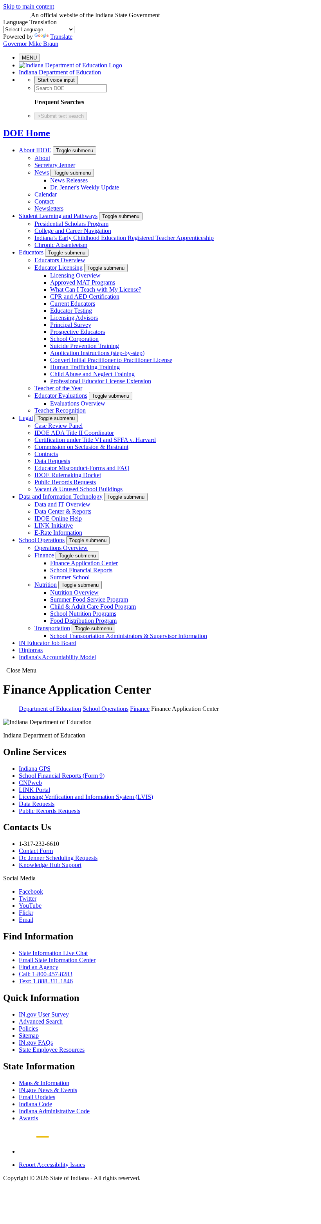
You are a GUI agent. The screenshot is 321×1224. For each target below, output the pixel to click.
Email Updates (37, 1097)
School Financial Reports (81, 570)
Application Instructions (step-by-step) (97, 353)
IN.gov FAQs (36, 1042)
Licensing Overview (75, 275)
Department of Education (50, 708)
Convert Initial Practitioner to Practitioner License (111, 360)
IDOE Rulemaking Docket (67, 475)
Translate (61, 36)
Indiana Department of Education (60, 72)
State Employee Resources (52, 1049)
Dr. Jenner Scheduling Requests (58, 857)
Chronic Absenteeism (60, 245)
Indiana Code (35, 1104)
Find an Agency (38, 967)
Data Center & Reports (62, 511)
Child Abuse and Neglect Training (92, 374)
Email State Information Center (57, 960)
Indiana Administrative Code (54, 1111)
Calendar (45, 194)
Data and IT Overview (62, 504)
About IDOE (35, 150)
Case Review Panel (58, 425)
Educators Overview (59, 260)
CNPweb (30, 782)
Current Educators (72, 303)
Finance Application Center (84, 563)
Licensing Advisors (74, 317)
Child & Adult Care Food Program (93, 606)
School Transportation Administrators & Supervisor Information (128, 636)
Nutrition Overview (74, 592)
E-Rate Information (58, 532)
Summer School (70, 577)
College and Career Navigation (72, 230)
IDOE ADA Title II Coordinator (74, 432)
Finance (44, 555)
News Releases (69, 180)
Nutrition (45, 584)
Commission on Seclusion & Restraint (81, 446)
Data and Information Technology (61, 496)
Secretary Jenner (54, 165)
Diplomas (31, 650)
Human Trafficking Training (85, 367)
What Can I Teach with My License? (95, 289)
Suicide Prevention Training (84, 346)
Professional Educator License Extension (100, 381)
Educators (31, 252)
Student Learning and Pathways (58, 216)
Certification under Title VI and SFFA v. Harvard (95, 439)
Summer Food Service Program (89, 599)
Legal (26, 418)
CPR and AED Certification (84, 296)
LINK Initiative (53, 525)
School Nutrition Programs (83, 613)
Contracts (46, 454)
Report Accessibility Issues (52, 1164)
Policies (28, 1028)
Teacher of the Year (58, 388)
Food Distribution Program (83, 620)
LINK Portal (34, 789)
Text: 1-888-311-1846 (46, 981)
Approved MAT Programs (82, 282)
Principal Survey (70, 324)
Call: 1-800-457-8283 (45, 974)
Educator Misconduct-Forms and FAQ (82, 468)
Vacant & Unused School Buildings (78, 489)
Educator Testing (71, 310)
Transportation (52, 628)
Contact (44, 201)
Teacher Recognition (60, 410)
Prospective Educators (77, 331)
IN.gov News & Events (48, 1090)
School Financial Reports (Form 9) (62, 775)
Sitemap (29, 1035)
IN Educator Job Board (47, 643)
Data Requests (52, 461)
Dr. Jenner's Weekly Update (84, 187)
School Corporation (74, 338)
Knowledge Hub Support (50, 865)
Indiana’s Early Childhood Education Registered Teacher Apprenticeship (124, 237)
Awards (28, 1118)
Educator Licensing (58, 267)
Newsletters (48, 208)
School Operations (42, 540)
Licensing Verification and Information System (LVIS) (86, 796)
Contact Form (36, 850)
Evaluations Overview (77, 403)
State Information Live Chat (53, 953)
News (41, 172)
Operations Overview (61, 547)
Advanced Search (41, 1021)
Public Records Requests (65, 482)
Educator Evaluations (60, 395)
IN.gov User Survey (44, 1014)
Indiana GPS (34, 768)
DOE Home (26, 133)
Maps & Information (44, 1083)
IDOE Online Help (58, 518)
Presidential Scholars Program (71, 223)
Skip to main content (28, 6)
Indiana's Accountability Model (57, 657)
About (42, 158)
